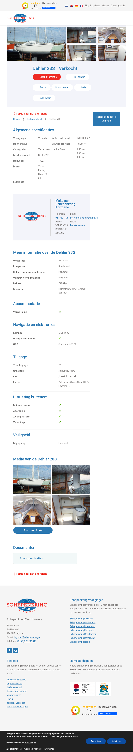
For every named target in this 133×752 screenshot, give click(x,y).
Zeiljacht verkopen (16, 703)
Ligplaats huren (14, 683)
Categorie (19, 149)
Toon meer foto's (33, 530)
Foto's (43, 87)
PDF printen (79, 76)
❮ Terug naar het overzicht (30, 113)
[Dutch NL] (66, 5)
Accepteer (96, 741)
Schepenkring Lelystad (81, 618)
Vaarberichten (14, 695)
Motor (17, 166)
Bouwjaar (18, 160)
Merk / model (21, 155)
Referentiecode (61, 138)
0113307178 (61, 217)
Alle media (45, 98)
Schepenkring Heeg (80, 642)
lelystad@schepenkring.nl (27, 637)
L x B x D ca (58, 149)
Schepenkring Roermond (82, 626)
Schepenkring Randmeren (83, 634)
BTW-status (20, 143)
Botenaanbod (34, 119)
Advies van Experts (16, 679)
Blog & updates (92, 5)
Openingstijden (118, 5)
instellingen (30, 742)
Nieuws (105, 5)
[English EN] (71, 5)
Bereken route (77, 225)
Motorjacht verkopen (17, 706)
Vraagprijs (19, 138)
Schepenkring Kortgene (82, 630)
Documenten (62, 87)
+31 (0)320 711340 (26, 641)
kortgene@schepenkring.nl (84, 217)
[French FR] (81, 5)
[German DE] (76, 5)
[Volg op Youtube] (15, 650)
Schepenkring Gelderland (82, 622)
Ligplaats (18, 181)
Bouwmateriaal (61, 143)
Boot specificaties (31, 558)
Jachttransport (14, 687)
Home (16, 119)
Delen (84, 87)
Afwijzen (116, 741)
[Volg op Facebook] (9, 650)
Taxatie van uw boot (17, 691)
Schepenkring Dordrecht (82, 638)
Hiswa (10, 699)
